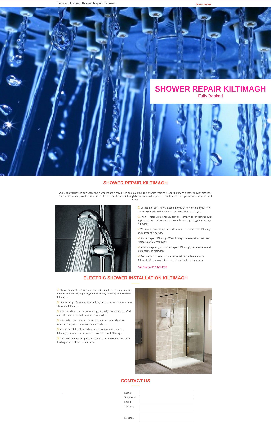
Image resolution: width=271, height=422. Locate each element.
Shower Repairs (203, 4)
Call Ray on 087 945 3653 (152, 267)
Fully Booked (210, 96)
